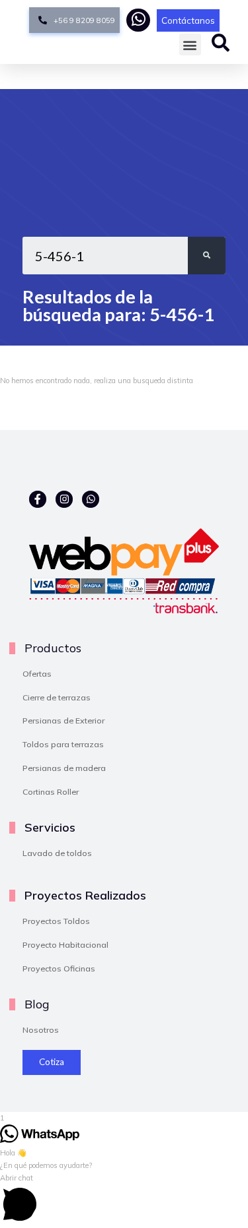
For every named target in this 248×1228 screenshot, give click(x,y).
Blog (36, 1004)
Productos (52, 647)
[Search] (207, 255)
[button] (190, 44)
